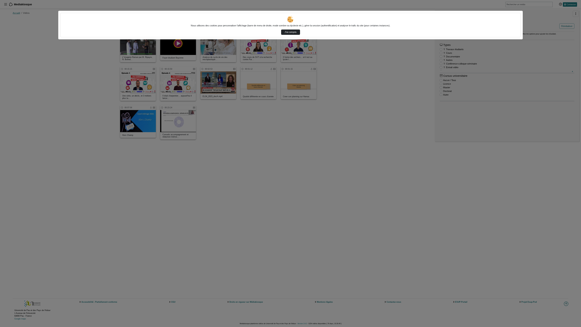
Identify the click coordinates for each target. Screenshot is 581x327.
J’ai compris (291, 32)
